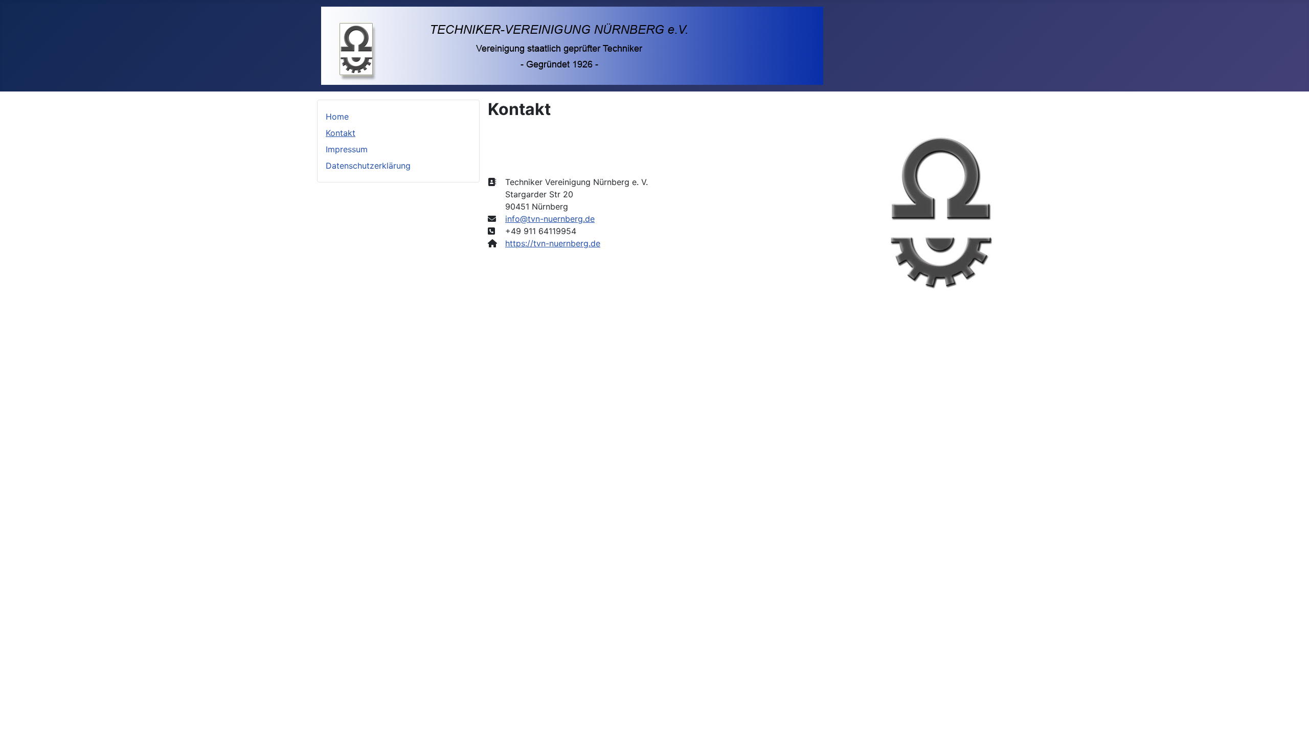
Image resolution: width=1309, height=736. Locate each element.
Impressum (347, 149)
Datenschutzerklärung (368, 165)
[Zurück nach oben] (1291, 717)
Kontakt (340, 133)
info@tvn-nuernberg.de (550, 219)
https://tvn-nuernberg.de (552, 243)
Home (337, 116)
